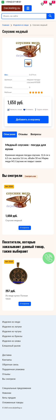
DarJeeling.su (12, 8)
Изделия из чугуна (11, 331)
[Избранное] (42, 4)
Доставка (6, 355)
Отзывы (6, 374)
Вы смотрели (9, 379)
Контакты (7, 360)
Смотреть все (30, 176)
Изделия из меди (21, 25)
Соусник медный (14, 220)
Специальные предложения (16, 388)
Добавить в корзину (28, 119)
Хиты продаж (9, 398)
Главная (5, 25)
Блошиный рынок (11, 346)
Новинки (6, 393)
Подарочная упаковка (13, 369)
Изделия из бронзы (12, 336)
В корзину (24, 228)
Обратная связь (10, 365)
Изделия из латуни (12, 327)
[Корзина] (50, 4)
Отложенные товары (12, 402)
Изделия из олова (11, 341)
